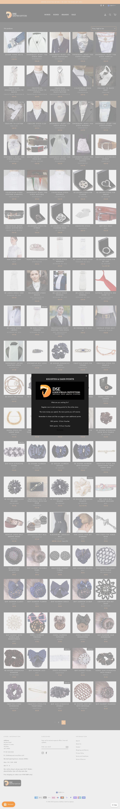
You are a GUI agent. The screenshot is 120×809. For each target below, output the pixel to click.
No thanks (60, 430)
